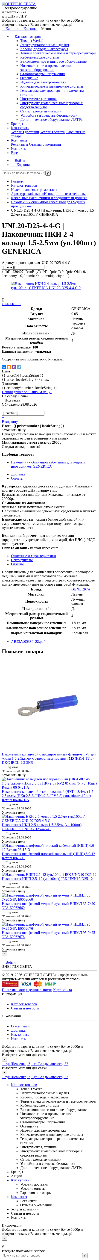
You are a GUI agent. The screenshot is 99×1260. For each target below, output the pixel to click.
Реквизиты (19, 144)
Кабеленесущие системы (39, 57)
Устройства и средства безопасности (49, 115)
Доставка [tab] (18, 474)
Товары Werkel (31, 41)
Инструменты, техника (38, 99)
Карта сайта (62, 990)
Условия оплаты (52, 132)
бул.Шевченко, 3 (17, 1064)
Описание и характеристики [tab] (33, 556)
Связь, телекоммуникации (40, 111)
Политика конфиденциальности (27, 990)
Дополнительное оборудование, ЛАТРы (51, 119)
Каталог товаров (27, 36)
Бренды (17, 124)
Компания (19, 140)
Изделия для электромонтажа (43, 82)
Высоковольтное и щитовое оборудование (53, 61)
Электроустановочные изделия (44, 45)
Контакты (18, 148)
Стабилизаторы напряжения (42, 74)
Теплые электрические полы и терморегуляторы (58, 53)
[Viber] (14, 367)
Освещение (29, 78)
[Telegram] (19, 367)
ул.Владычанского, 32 (51, 1064)
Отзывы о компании (45, 144)
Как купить (20, 128)
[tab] (22, 560)
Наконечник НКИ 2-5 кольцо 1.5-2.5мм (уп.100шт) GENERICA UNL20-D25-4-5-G (42, 827)
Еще (14, 153)
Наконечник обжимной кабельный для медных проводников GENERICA (48, 464)
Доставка (18, 1030)
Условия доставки (25, 132)
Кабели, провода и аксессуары (44, 49)
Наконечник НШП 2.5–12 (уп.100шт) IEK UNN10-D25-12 (47, 879)
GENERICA (80, 589)
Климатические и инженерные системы (51, 86)
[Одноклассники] (9, 367)
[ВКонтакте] (4, 367)
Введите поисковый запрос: (24, 1251)
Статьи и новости (25, 1008)
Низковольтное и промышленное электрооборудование (46, 68)
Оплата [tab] (17, 478)
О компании (20, 1026)
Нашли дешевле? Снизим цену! (27, 392)
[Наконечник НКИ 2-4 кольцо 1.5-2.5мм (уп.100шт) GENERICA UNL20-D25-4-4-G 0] (49, 288)
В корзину (10, 422)
